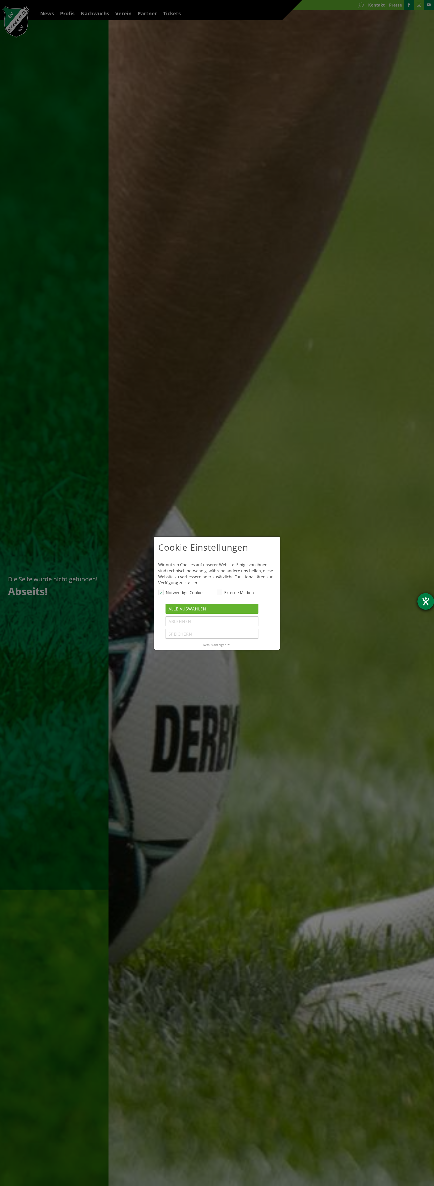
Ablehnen (180, 621)
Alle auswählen (187, 609)
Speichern (180, 634)
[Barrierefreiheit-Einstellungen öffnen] (425, 601)
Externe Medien (239, 592)
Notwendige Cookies (185, 592)
